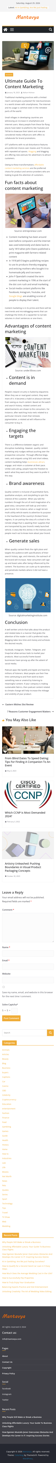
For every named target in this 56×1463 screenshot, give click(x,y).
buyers (5, 1072)
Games (5, 1131)
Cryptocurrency (9, 1099)
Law (4, 1163)
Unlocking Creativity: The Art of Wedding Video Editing (27, 1291)
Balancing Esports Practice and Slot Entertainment (25, 1287)
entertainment (8, 1108)
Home (4, 1149)
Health (5, 1140)
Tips (4, 1208)
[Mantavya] (5, 29)
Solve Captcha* (10, 1004)
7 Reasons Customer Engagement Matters (29, 711)
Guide (5, 1135)
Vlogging (32, 151)
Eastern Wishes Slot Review (19, 704)
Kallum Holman (29, 92)
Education (6, 1104)
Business (9, 75)
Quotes (5, 1190)
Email (6, 960)
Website (6, 973)
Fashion (5, 1113)
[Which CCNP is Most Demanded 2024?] (28, 782)
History (5, 1144)
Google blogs (15, 296)
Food (4, 1122)
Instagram (7, 1394)
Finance (5, 1117)
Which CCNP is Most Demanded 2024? (25, 814)
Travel (5, 1212)
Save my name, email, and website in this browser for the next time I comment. (27, 994)
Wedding (6, 1226)
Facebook (6, 1388)
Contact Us (7, 1362)
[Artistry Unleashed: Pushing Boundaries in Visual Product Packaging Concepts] (28, 833)
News (4, 1181)
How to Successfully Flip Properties (18, 1278)
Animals (6, 1050)
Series (5, 1194)
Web (4, 1221)
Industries (6, 1158)
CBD (4, 1090)
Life (3, 1167)
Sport (4, 1199)
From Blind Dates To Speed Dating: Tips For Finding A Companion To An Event (27, 761)
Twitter (5, 1399)
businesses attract (36, 462)
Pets (4, 1185)
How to (5, 1153)
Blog (4, 1063)
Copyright (6, 1367)
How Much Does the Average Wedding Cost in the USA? (27, 1273)
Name (6, 947)
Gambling (6, 1126)
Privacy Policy (8, 1373)
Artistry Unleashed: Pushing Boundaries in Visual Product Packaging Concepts (23, 867)
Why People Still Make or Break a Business (21, 1242)
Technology (7, 1203)
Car (3, 1081)
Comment (8, 909)
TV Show (6, 1217)
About (5, 1356)
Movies (5, 1172)
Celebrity (6, 1095)
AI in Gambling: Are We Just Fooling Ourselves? (23, 1261)
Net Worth (7, 1176)
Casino (5, 1086)
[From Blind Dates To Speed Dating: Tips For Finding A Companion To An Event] (28, 728)
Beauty (5, 1059)
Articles (5, 1054)
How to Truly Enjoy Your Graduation (18, 1282)
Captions (6, 1077)
